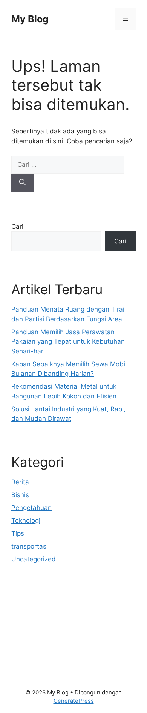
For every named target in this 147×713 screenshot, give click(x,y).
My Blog (30, 19)
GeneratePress (74, 700)
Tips (17, 533)
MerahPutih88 (32, 618)
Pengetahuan (31, 508)
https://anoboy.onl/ (40, 599)
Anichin (22, 637)
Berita (20, 482)
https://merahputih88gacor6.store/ (63, 608)
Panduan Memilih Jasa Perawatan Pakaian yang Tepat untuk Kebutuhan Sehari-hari (68, 341)
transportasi (29, 546)
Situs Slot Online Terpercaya (54, 628)
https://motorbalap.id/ (44, 647)
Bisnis (20, 495)
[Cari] (22, 183)
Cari (17, 226)
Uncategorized (33, 559)
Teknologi (25, 520)
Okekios (23, 656)
